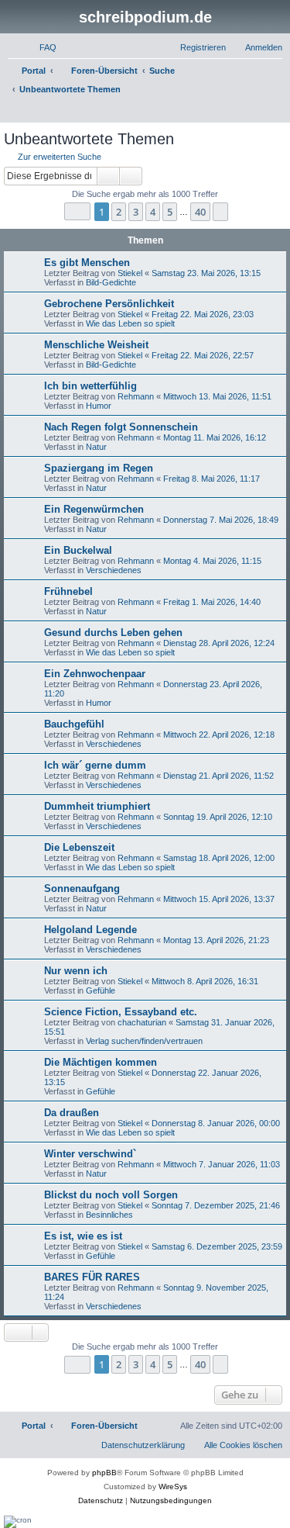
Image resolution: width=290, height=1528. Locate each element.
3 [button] (135, 212)
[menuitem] (41, 47)
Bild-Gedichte (111, 282)
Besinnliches (109, 1214)
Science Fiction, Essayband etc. (120, 1012)
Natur (96, 446)
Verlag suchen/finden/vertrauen (144, 1041)
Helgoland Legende (90, 929)
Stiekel (130, 273)
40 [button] (200, 212)
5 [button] (169, 212)
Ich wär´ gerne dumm (95, 765)
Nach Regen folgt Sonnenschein (121, 427)
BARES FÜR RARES (92, 1277)
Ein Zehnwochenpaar (94, 673)
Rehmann (136, 396)
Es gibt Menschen (87, 262)
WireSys (173, 1486)
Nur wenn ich (75, 971)
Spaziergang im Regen (98, 468)
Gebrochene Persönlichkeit (109, 303)
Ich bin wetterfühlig (90, 386)
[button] (77, 211)
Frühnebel (68, 591)
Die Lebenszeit (79, 847)
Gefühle (100, 990)
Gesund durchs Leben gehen (113, 632)
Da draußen (71, 1112)
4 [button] (152, 212)
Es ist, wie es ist (83, 1236)
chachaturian (142, 1022)
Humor (98, 405)
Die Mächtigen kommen (100, 1062)
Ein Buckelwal (78, 550)
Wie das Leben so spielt (130, 323)
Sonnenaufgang (82, 888)
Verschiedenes (114, 570)
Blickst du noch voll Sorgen (111, 1195)
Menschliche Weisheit (96, 345)
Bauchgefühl (74, 724)
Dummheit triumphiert (97, 806)
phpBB (104, 1472)
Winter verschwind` (90, 1154)
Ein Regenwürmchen (94, 509)
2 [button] (118, 212)
